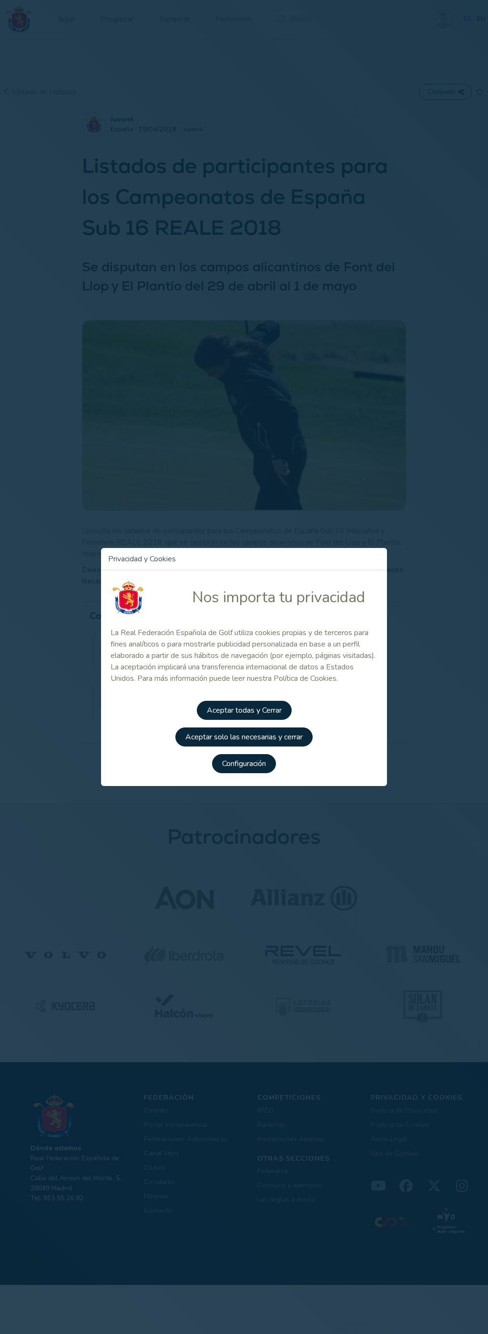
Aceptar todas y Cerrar (244, 710)
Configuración (244, 763)
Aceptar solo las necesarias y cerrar (244, 737)
